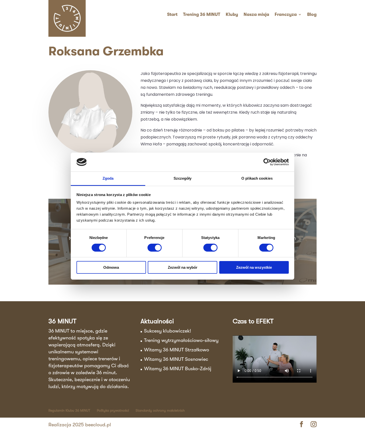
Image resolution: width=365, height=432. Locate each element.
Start (172, 14)
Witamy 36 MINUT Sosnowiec (176, 359)
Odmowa (111, 267)
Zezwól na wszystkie (254, 267)
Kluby (232, 14)
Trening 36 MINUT (201, 14)
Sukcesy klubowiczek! (167, 331)
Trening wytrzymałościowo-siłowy (181, 340)
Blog (312, 14)
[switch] (154, 248)
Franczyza (286, 14)
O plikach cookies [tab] (257, 178)
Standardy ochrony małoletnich (160, 410)
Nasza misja (256, 14)
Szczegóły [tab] (183, 178)
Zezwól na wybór (182, 267)
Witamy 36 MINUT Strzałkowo (176, 350)
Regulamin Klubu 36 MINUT (69, 410)
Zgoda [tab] (108, 178)
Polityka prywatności (113, 410)
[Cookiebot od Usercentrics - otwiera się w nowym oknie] (267, 162)
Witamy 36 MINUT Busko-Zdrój (177, 368)
